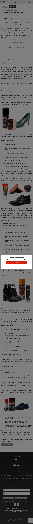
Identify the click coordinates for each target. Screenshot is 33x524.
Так (16, 262)
